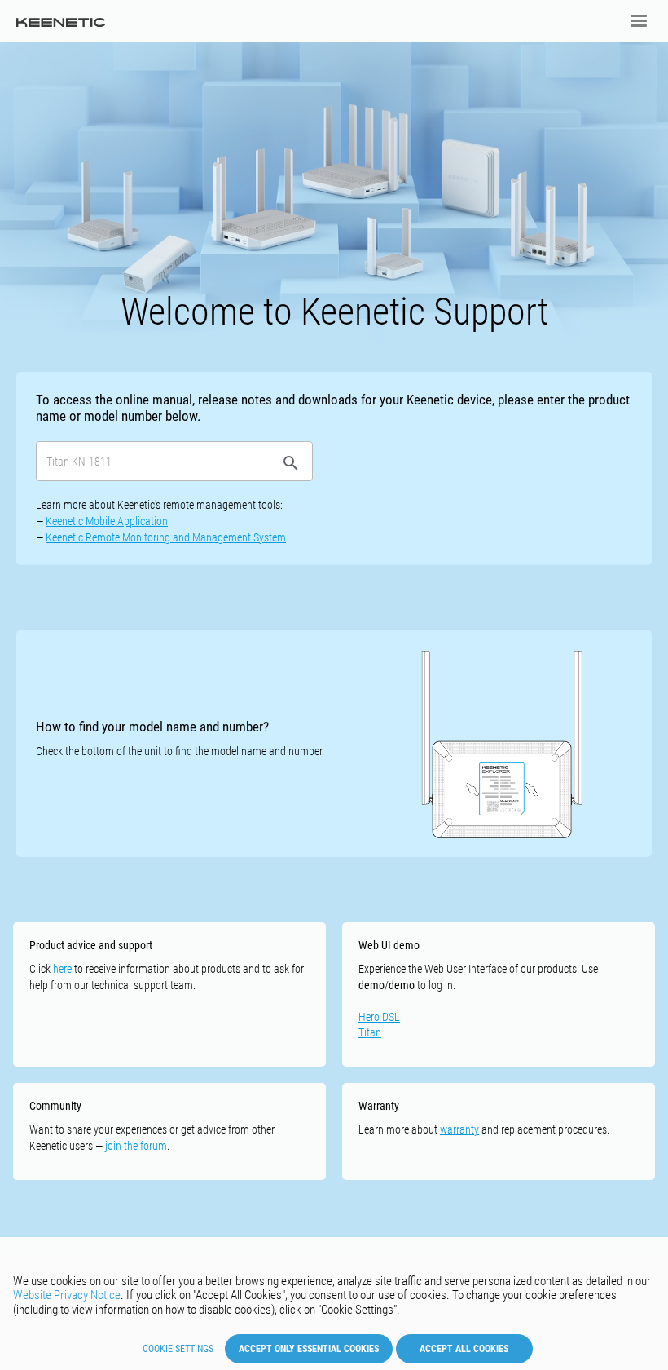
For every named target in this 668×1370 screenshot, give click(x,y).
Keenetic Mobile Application (107, 521)
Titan (369, 1032)
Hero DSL (379, 1016)
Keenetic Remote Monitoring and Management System (166, 537)
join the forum (136, 1145)
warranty (459, 1129)
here (62, 968)
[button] (639, 21)
